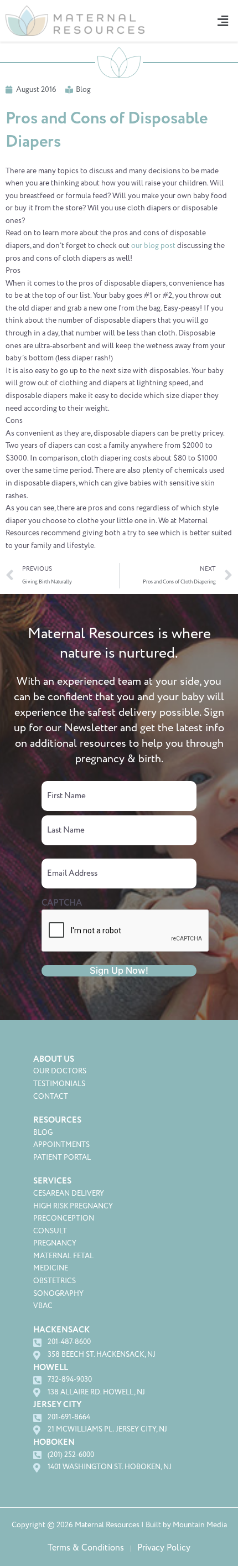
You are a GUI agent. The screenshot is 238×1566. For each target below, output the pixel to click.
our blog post (153, 245)
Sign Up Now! (119, 970)
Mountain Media (200, 1525)
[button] (221, 21)
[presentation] (126, 931)
